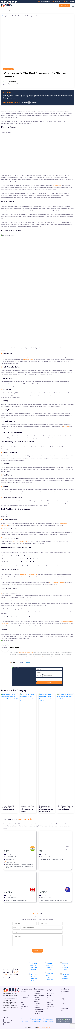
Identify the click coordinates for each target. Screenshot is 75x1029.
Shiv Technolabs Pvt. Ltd (44, 1027)
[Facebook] (10, 2)
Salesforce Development (64, 1003)
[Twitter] (7, 2)
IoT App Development (64, 999)
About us (23, 991)
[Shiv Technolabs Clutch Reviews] (35, 1020)
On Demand (64, 1006)
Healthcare (50, 1004)
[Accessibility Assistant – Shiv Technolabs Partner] (49, 982)
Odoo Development (39, 1009)
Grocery (49, 995)
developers (66, 426)
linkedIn (28, 662)
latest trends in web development (28, 574)
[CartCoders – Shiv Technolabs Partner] (64, 981)
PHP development (57, 185)
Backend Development (37, 1002)
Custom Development (37, 1006)
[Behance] (8, 1020)
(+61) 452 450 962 (46, 898)
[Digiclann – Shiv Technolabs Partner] (64, 969)
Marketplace (50, 1006)
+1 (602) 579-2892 (46, 856)
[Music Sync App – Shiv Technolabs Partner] (33, 981)
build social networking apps (20, 541)
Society (49, 1002)
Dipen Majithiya (12, 81)
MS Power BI (64, 994)
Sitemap (23, 1009)
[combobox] (37, 675)
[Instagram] (13, 2)
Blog (9, 10)
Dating (49, 998)
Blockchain (50, 1009)
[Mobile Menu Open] (73, 5)
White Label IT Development (25, 996)
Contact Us (23, 1004)
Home (4, 10)
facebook (21, 662)
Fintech (62, 1010)
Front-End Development (37, 998)
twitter (14, 662)
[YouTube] (16, 2)
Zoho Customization (39, 1011)
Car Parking (50, 1000)
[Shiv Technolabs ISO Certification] (24, 1020)
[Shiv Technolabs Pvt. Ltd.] (6, 6)
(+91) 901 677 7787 (56, 1)
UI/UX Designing (38, 1014)
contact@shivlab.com (44, 1)
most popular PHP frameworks (57, 582)
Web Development (15, 10)
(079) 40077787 (10, 859)
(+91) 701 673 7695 (69, 1)
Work (22, 1000)
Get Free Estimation (64, 5)
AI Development (65, 991)
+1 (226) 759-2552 (11, 898)
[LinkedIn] (2, 2)
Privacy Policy (24, 1006)
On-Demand (50, 993)
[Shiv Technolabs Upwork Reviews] (48, 1020)
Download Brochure (60, 1020)
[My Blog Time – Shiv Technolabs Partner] (33, 969)
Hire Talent (24, 994)
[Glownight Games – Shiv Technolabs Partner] (49, 969)
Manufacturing (64, 1008)
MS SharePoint (64, 996)
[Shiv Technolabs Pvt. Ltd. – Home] (11, 990)
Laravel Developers (28, 359)
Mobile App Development (37, 992)
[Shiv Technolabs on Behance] (5, 2)
